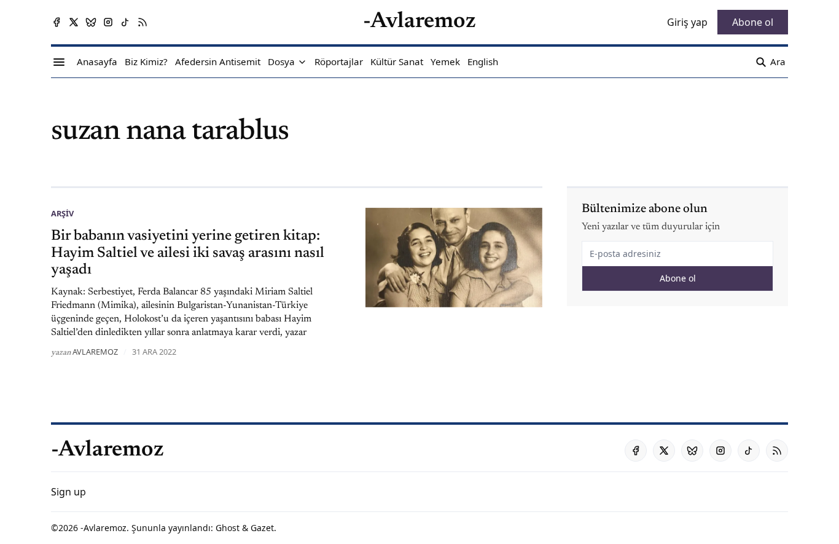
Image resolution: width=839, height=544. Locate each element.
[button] (281, 62)
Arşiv (62, 213)
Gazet (262, 528)
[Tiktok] (125, 22)
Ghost (228, 528)
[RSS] (142, 22)
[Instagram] (108, 22)
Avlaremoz (95, 351)
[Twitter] (73, 22)
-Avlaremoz (103, 528)
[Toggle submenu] (302, 62)
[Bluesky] (90, 22)
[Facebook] (56, 22)
